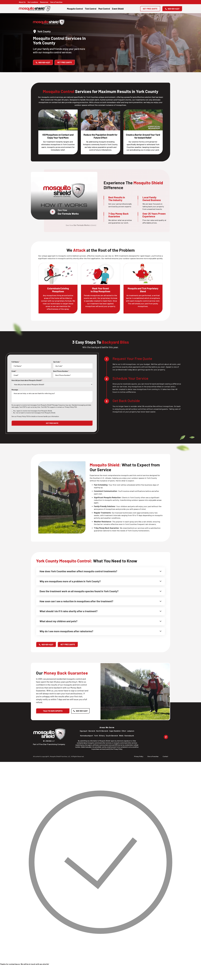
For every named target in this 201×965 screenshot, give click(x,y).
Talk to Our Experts (52, 711)
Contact (165, 756)
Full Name (16, 362)
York (96, 735)
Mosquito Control (75, 8)
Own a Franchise (56, 2)
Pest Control (104, 8)
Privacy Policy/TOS (71, 407)
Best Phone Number (61, 371)
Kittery (102, 735)
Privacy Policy (117, 749)
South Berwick (112, 735)
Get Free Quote (150, 9)
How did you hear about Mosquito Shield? (27, 380)
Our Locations (33, 2)
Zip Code (57, 362)
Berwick (91, 731)
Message (15, 390)
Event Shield (118, 8)
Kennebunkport (86, 735)
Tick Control (90, 8)
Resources (44, 2)
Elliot (124, 731)
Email (14, 371)
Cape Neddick (115, 731)
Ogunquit (83, 731)
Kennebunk (129, 735)
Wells (121, 735)
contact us (60, 407)
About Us (22, 2)
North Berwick (102, 731)
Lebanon (130, 731)
